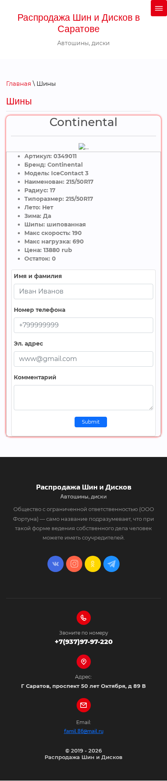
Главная (18, 83)
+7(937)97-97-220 (84, 642)
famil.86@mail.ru (83, 731)
